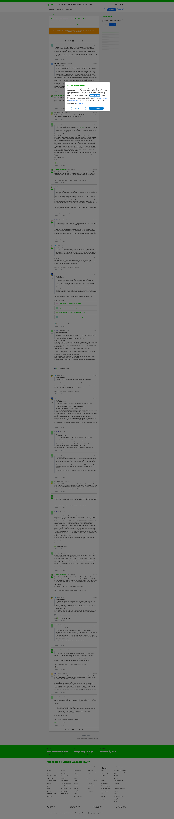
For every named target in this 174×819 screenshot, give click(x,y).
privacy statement (73, 100)
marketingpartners (94, 95)
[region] (87, 96)
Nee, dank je (78, 108)
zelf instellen (79, 103)
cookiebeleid (103, 98)
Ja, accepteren (96, 108)
